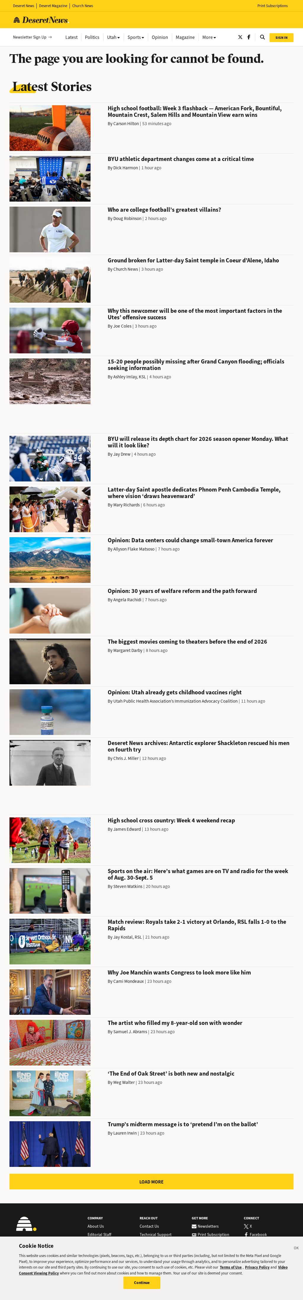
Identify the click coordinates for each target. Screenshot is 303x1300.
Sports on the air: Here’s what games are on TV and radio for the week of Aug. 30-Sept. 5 (198, 874)
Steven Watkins (127, 886)
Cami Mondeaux (128, 981)
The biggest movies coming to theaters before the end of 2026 (187, 642)
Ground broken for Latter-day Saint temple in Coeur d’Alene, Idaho (193, 260)
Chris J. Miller (125, 758)
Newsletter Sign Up (29, 37)
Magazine (185, 37)
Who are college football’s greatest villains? (164, 210)
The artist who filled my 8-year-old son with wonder (175, 1023)
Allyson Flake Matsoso (133, 549)
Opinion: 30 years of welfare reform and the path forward (182, 591)
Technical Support (156, 1234)
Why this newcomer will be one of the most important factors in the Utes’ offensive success (195, 314)
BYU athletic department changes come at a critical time (181, 159)
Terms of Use (231, 1267)
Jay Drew (121, 454)
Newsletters (208, 1226)
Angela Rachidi (127, 600)
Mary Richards (126, 505)
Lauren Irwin (125, 1133)
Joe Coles (122, 326)
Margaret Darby (127, 650)
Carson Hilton (126, 124)
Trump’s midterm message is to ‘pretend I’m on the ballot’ (183, 1124)
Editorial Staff (99, 1234)
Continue (142, 1282)
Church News (82, 5)
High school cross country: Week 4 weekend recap (171, 820)
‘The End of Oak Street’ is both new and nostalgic (171, 1074)
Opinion (160, 37)
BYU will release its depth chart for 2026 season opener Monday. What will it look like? (198, 442)
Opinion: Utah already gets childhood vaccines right (175, 692)
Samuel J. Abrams (130, 1032)
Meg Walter (124, 1082)
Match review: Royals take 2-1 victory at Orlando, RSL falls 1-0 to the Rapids (197, 925)
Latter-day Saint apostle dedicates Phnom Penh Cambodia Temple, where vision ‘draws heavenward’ (194, 493)
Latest (71, 37)
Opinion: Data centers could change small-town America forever (190, 540)
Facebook (258, 1234)
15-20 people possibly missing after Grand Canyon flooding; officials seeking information (196, 365)
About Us (96, 1226)
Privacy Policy (257, 1267)
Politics (92, 37)
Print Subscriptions (272, 5)
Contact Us (149, 1226)
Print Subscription (213, 1234)
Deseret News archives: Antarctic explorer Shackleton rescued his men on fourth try (198, 746)
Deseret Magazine (53, 5)
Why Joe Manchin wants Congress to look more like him (179, 973)
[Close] (296, 1249)
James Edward (127, 829)
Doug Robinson (127, 218)
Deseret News (23, 5)
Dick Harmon (125, 168)
